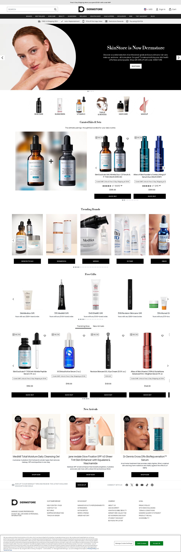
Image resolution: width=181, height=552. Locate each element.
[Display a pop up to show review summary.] (121, 186)
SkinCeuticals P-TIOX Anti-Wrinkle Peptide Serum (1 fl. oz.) (30, 372)
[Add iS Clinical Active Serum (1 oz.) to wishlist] (84, 335)
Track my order (53, 516)
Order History (83, 516)
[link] (161, 9)
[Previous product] (96, 168)
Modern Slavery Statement (150, 513)
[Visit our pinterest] (152, 484)
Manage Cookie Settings (123, 543)
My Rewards (82, 508)
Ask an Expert (113, 508)
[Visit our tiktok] (147, 484)
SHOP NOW (136, 66)
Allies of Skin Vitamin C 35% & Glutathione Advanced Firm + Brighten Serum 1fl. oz (147, 372)
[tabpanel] (91, 365)
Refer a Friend (83, 513)
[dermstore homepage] (90, 9)
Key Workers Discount (117, 516)
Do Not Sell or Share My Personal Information (25, 514)
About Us (112, 505)
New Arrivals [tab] (98, 326)
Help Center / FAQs (54, 505)
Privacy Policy (144, 505)
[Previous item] (13, 365)
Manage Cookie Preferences (23, 511)
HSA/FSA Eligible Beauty (117, 510)
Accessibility (144, 518)
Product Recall (145, 516)
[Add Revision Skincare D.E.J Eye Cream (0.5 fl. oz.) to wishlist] (123, 335)
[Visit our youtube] (142, 484)
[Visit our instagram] (136, 484)
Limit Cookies (141, 543)
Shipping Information (55, 513)
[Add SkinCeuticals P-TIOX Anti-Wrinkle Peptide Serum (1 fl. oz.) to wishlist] (44, 335)
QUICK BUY (113, 196)
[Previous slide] (2, 57)
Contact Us (52, 508)
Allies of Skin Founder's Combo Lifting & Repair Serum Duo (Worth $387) (152, 175)
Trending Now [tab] (83, 326)
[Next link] (168, 240)
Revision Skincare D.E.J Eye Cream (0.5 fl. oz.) (108, 371)
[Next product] (164, 168)
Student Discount (115, 518)
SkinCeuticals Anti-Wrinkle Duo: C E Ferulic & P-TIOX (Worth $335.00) (112, 175)
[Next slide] (178, 57)
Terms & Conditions (147, 510)
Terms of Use (7, 550)
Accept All (156, 543)
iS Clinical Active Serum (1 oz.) (69, 371)
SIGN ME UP (82, 485)
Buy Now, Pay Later (115, 521)
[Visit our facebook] (126, 484)
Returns (50, 510)
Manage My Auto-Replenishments (91, 505)
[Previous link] (13, 240)
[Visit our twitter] (131, 484)
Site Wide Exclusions (147, 508)
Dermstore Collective (117, 513)
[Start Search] (55, 9)
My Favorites (83, 510)
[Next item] (168, 365)
